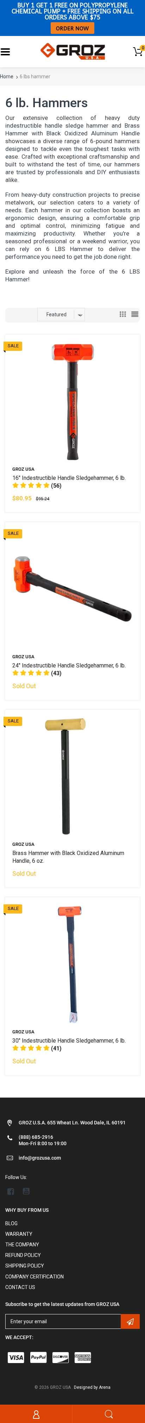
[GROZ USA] (72, 51)
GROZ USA (23, 469)
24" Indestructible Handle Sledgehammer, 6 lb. (69, 665)
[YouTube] (26, 1191)
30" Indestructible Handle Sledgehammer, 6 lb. (69, 1040)
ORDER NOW (72, 28)
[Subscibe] (130, 1321)
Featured (56, 314)
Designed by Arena (92, 1387)
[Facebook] (10, 1191)
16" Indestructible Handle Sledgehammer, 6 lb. (69, 478)
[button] (37, 485)
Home (6, 76)
